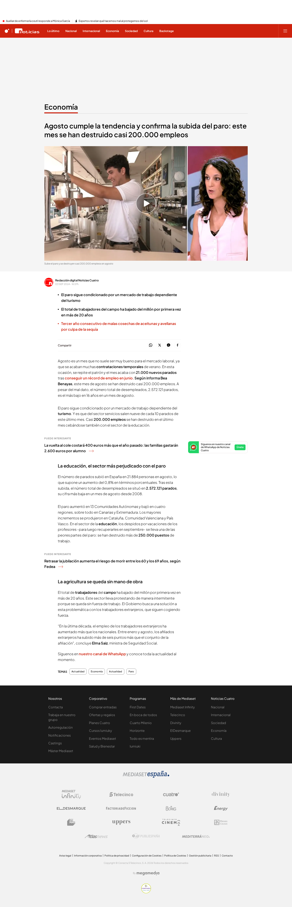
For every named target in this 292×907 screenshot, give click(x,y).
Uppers (175, 738)
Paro (131, 671)
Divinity (175, 723)
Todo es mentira (142, 738)
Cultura (216, 738)
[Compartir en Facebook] (177, 345)
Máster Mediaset (60, 751)
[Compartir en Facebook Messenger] (168, 345)
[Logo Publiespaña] (146, 836)
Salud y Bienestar (102, 746)
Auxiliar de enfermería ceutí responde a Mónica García (38, 21)
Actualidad (78, 671)
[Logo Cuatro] (171, 794)
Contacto (227, 855)
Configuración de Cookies (146, 855)
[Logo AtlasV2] (96, 836)
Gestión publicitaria (200, 855)
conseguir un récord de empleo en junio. (99, 378)
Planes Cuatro (99, 723)
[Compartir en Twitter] (159, 345)
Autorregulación (60, 727)
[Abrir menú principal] (285, 31)
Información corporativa (88, 855)
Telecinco (177, 715)
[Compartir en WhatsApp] (150, 345)
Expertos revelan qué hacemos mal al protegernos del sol (113, 21)
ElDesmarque (180, 730)
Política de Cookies (175, 855)
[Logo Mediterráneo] (196, 836)
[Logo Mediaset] (146, 776)
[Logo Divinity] (221, 794)
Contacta (55, 707)
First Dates (138, 707)
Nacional (217, 707)
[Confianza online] (146, 892)
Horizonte (137, 730)
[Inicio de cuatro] (7, 31)
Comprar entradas (103, 707)
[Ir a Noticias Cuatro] (27, 31)
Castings (55, 743)
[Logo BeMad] (71, 822)
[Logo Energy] (221, 808)
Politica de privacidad (116, 855)
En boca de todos (143, 715)
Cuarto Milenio (141, 723)
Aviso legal (65, 855)
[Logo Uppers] (121, 822)
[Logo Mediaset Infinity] (71, 794)
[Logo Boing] (171, 808)
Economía (61, 106)
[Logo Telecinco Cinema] (171, 822)
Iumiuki (135, 746)
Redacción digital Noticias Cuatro (77, 280)
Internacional (221, 715)
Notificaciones (59, 735)
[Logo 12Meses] (220, 822)
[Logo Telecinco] (121, 794)
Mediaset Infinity (182, 707)
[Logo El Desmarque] (71, 808)
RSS (216, 855)
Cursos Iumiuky (100, 730)
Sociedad (218, 723)
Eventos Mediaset (102, 738)
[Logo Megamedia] (148, 873)
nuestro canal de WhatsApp (102, 653)
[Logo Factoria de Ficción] (121, 808)
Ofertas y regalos (102, 715)
